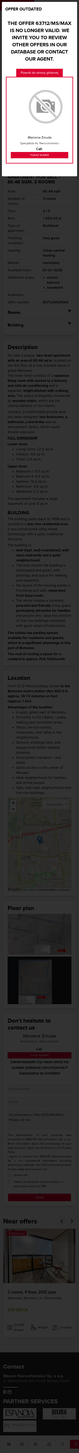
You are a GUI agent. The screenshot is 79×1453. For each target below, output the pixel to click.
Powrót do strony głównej (39, 72)
